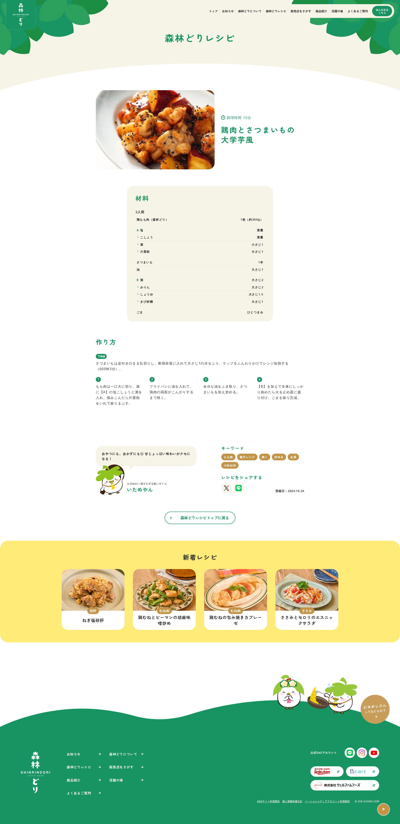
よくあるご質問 (358, 11)
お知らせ (228, 11)
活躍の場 (337, 11)
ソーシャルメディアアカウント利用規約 (327, 801)
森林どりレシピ (276, 11)
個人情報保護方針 (292, 801)
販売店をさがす (301, 11)
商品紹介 (321, 11)
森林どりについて (249, 11)
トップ (213, 11)
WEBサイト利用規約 (268, 801)
